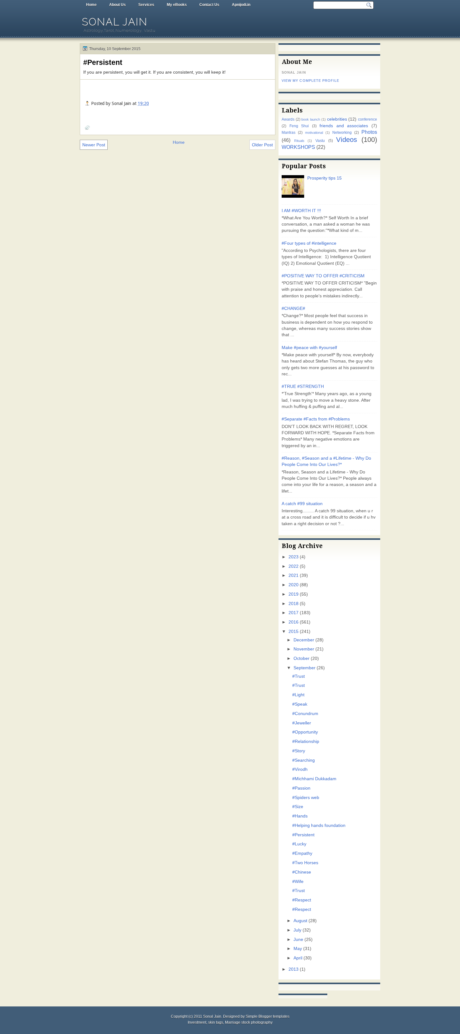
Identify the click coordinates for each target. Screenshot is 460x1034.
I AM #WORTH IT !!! (301, 210)
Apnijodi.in (241, 5)
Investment (197, 1022)
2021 (294, 575)
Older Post (262, 144)
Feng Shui (299, 126)
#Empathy (302, 853)
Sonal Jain (115, 22)
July (297, 930)
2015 (294, 631)
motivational (314, 132)
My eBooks (177, 5)
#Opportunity (305, 732)
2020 (294, 584)
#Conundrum (305, 713)
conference (367, 119)
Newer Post (93, 144)
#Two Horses (305, 862)
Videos (346, 140)
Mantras (288, 132)
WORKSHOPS (298, 147)
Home (91, 5)
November (304, 649)
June (298, 939)
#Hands (300, 816)
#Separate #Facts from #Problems (316, 419)
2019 (294, 594)
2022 (294, 566)
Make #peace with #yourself (309, 347)
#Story (298, 751)
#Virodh (300, 769)
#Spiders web (305, 797)
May (298, 948)
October (301, 658)
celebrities (337, 119)
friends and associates (343, 125)
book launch (310, 119)
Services (146, 5)
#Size (297, 806)
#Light (298, 694)
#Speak (299, 704)
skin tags (215, 1022)
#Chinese (301, 872)
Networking (342, 132)
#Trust (298, 676)
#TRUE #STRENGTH (303, 386)
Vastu (320, 140)
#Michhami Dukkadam (314, 778)
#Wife (298, 881)
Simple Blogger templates (267, 1016)
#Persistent (102, 62)
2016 (294, 622)
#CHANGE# (293, 308)
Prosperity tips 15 (324, 178)
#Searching (303, 760)
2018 (294, 603)
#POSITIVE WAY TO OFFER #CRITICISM (323, 276)
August (300, 920)
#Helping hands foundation (318, 825)
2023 (294, 557)
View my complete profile (310, 80)
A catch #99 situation (302, 503)
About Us (117, 5)
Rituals (299, 141)
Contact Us (209, 5)
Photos (369, 132)
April (298, 958)
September (304, 668)
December (304, 640)
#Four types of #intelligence (309, 243)
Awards (288, 119)
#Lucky (299, 844)
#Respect (301, 900)
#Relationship (305, 741)
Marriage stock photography (249, 1022)
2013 (294, 969)
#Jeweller (301, 723)
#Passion (301, 788)
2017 (294, 612)
